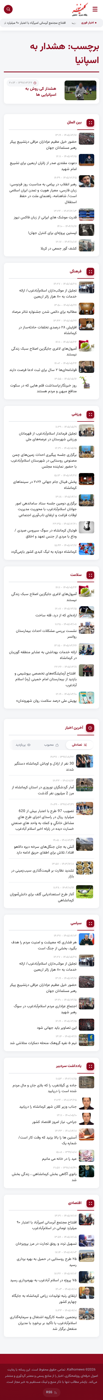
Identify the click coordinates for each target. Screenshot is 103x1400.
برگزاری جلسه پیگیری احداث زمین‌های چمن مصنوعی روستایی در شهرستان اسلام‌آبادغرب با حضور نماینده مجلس (44, 460)
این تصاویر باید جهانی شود (57, 1028)
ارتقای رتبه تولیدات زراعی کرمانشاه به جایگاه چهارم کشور (44, 1299)
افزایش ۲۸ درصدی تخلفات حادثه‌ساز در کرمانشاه (48, 330)
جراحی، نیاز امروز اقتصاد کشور (54, 1122)
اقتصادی (75, 1203)
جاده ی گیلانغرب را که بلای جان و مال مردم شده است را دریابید (45, 1088)
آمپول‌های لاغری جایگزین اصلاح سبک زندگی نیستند (44, 352)
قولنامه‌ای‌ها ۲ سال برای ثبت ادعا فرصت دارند (43, 370)
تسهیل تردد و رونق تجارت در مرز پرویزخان (46, 1244)
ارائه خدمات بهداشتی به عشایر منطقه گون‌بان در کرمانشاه (43, 655)
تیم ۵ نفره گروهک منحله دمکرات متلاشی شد (43, 1043)
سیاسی (76, 923)
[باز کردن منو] (95, 9)
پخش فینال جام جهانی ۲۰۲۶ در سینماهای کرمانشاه (45, 485)
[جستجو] (8, 9)
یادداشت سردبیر (69, 1066)
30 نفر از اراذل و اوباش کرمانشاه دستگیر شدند (44, 766)
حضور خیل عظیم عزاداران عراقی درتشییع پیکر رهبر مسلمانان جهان (43, 145)
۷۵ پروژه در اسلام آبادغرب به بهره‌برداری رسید (43, 1280)
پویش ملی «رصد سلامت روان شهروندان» (46, 701)
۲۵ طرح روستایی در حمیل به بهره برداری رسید (47, 1262)
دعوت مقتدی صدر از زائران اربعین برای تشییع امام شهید (43, 166)
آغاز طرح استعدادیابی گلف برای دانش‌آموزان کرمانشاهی (42, 897)
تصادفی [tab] (77, 744)
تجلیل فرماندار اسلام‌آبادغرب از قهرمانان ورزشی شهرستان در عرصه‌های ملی (48, 436)
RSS (49, 1392)
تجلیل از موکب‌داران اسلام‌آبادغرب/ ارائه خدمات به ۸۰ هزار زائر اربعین (48, 293)
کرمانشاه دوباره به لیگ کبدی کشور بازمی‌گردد (44, 552)
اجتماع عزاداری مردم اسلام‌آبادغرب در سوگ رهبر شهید (45, 1009)
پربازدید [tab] (21, 744)
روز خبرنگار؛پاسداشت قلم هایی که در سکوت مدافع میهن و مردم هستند (43, 388)
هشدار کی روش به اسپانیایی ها (40, 92)
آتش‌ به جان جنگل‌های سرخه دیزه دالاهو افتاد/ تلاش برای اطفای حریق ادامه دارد (44, 850)
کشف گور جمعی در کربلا (59, 248)
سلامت (76, 575)
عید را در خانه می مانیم (59, 1159)
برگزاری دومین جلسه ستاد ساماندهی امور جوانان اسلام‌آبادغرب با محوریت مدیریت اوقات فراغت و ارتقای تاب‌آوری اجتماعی (46, 509)
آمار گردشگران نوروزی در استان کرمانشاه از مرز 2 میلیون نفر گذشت (43, 790)
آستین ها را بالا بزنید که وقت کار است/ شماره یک (47, 1140)
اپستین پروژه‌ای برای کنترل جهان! (52, 233)
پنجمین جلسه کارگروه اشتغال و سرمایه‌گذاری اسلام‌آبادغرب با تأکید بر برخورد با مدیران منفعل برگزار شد (43, 1323)
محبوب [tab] (49, 744)
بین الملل (74, 123)
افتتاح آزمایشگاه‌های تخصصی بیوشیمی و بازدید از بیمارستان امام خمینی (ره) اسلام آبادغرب (46, 679)
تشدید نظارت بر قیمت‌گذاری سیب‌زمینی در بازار (42, 873)
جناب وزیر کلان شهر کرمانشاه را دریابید (48, 1107)
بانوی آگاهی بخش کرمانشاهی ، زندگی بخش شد (44, 1177)
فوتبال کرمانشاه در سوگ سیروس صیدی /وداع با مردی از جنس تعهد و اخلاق (46, 533)
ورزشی (77, 414)
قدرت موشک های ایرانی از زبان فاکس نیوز (45, 217)
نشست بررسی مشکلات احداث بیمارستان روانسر (46, 634)
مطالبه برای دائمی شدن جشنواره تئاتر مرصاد (44, 312)
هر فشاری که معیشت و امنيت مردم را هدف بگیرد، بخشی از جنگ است (44, 945)
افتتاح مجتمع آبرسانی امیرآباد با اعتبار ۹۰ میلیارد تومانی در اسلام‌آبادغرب (47, 1225)
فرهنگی (76, 272)
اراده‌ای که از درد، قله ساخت (56, 615)
